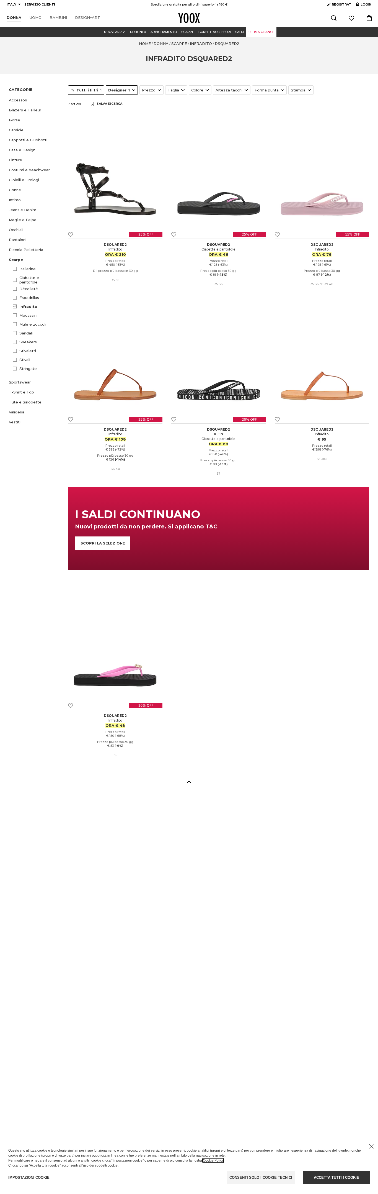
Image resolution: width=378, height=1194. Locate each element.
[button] (35, 100)
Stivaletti (27, 351)
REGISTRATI (342, 4)
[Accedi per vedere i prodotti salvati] (351, 18)
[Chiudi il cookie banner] (371, 1146)
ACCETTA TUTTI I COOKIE (336, 1177)
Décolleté (28, 289)
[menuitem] (14, 17)
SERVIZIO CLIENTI (39, 4)
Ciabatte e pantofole (29, 279)
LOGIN (363, 5)
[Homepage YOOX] (189, 18)
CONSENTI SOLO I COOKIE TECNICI (260, 1177)
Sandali (26, 333)
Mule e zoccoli (32, 324)
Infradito (28, 306)
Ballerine (27, 269)
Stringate (28, 368)
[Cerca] (333, 18)
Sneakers (28, 342)
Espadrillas (29, 297)
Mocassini (28, 315)
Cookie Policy (213, 1160)
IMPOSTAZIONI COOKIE (29, 1177)
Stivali (24, 359)
